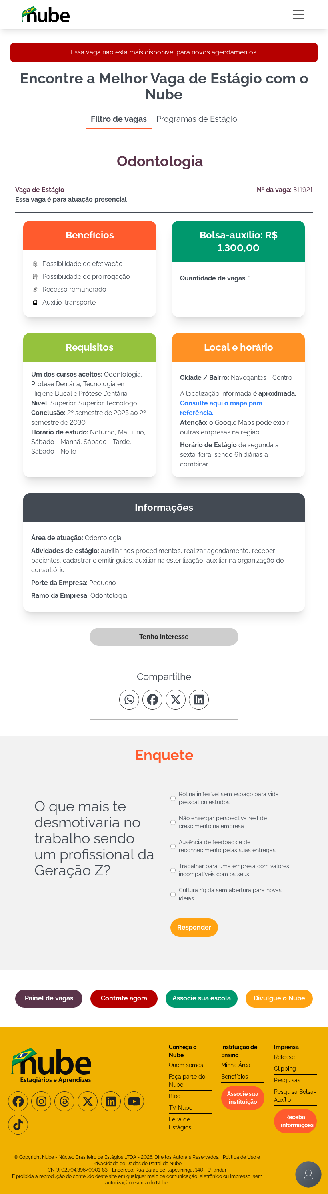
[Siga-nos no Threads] (64, 1101)
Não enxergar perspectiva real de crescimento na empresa (223, 822)
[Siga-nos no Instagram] (41, 1101)
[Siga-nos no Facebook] (18, 1101)
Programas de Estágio (196, 119)
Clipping (285, 1068)
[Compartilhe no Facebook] (152, 700)
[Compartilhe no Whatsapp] (129, 700)
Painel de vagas (49, 998)
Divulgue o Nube (279, 998)
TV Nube (180, 1108)
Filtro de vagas (119, 119)
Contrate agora (124, 998)
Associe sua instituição (242, 1098)
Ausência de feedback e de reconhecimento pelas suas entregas (227, 846)
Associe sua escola (201, 998)
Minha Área (235, 1065)
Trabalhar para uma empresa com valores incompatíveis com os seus (234, 870)
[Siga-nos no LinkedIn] (111, 1101)
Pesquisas (287, 1080)
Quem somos (186, 1065)
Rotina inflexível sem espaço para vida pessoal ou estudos (229, 798)
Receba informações (297, 1121)
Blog (175, 1096)
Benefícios (234, 1076)
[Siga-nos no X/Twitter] (88, 1101)
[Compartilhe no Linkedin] (199, 700)
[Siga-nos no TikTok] (18, 1125)
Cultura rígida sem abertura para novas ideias (230, 894)
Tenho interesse (164, 637)
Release (284, 1057)
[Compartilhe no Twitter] (176, 700)
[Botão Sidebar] (298, 14)
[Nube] (45, 14)
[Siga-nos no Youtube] (134, 1101)
